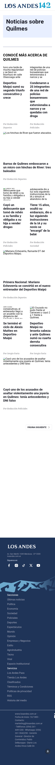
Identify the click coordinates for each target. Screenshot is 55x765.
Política (11, 604)
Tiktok (24, 565)
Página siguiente (38, 427)
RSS (9, 695)
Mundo (11, 631)
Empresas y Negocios (18, 640)
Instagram (16, 565)
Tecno (10, 654)
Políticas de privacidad (19, 691)
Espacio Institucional (18, 663)
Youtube (38, 565)
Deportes (12, 622)
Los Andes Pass (15, 672)
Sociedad (12, 613)
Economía (12, 608)
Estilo (10, 645)
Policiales (12, 617)
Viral (9, 659)
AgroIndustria (14, 650)
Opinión (11, 636)
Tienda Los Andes (17, 677)
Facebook (9, 565)
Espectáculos (14, 627)
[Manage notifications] (47, 751)
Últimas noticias (16, 599)
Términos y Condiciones (20, 686)
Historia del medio (17, 700)
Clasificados (13, 682)
